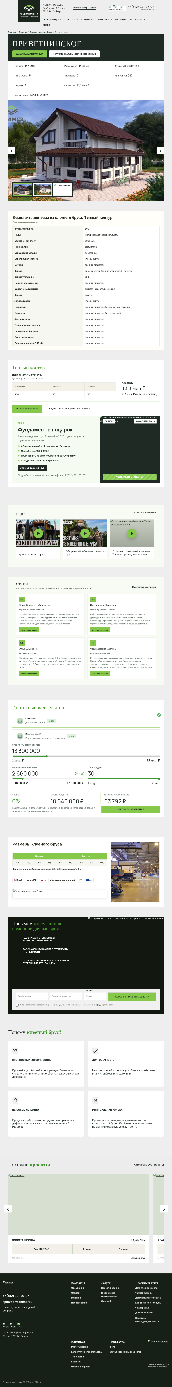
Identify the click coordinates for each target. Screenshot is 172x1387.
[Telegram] (117, 8)
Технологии (77, 1356)
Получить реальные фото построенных (74, 53)
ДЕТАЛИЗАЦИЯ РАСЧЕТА (30, 53)
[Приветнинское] (86, 150)
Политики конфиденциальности (99, 1004)
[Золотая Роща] (78, 1204)
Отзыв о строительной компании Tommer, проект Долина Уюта (131, 552)
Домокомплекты (144, 1312)
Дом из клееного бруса (32, 554)
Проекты (23, 32)
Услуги (71, 19)
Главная (12, 32)
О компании (77, 1287)
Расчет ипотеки (79, 1346)
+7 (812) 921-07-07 (141, 6)
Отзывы (75, 1292)
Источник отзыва (29, 630)
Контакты (120, 19)
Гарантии (76, 1361)
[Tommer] (29, 11)
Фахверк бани (142, 1307)
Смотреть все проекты (149, 1164)
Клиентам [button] (103, 19)
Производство (79, 1302)
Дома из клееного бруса (41, 32)
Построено (135, 19)
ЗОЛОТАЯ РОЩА (23, 1240)
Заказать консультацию (84, 7)
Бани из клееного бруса (148, 1302)
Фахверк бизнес (144, 1292)
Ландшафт (106, 1301)
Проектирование (110, 1287)
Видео (46, 25)
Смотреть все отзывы (144, 586)
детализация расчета (27, 408)
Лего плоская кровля (146, 1287)
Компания (87, 19)
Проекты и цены (52, 19)
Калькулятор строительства (86, 1351)
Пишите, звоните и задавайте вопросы (20, 1309)
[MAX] (123, 8)
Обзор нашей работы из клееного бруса (85, 552)
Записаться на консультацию (130, 997)
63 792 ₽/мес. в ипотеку (139, 394)
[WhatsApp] (111, 8)
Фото (112, 1346)
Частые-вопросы (80, 1366)
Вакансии (76, 1297)
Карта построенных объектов (125, 1351)
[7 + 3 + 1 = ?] (95, 996)
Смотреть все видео (145, 512)
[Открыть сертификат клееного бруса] (59, 893)
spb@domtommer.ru (17, 1302)
